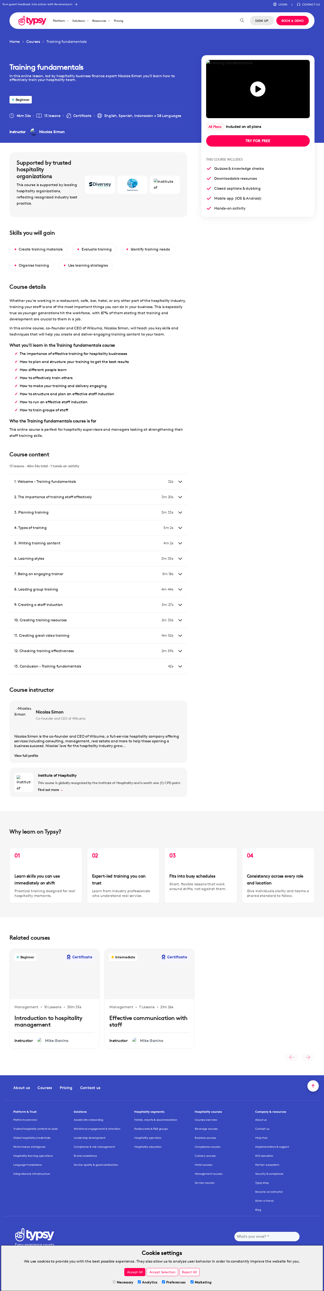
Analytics (149, 1282)
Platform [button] (59, 20)
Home (14, 41)
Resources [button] (99, 20)
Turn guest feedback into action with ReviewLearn (37, 4)
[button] (280, 4)
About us (21, 1087)
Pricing (119, 20)
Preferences (175, 1282)
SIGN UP (261, 20)
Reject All (189, 1272)
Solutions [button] (78, 20)
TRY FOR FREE (257, 141)
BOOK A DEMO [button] (293, 20)
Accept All (135, 1272)
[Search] (241, 20)
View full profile (26, 755)
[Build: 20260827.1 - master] (32, 20)
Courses (33, 41)
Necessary (125, 1282)
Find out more (50, 790)
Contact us (90, 1087)
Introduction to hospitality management (48, 1021)
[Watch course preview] (258, 89)
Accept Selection (162, 1272)
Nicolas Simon (49, 711)
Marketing (203, 1282)
